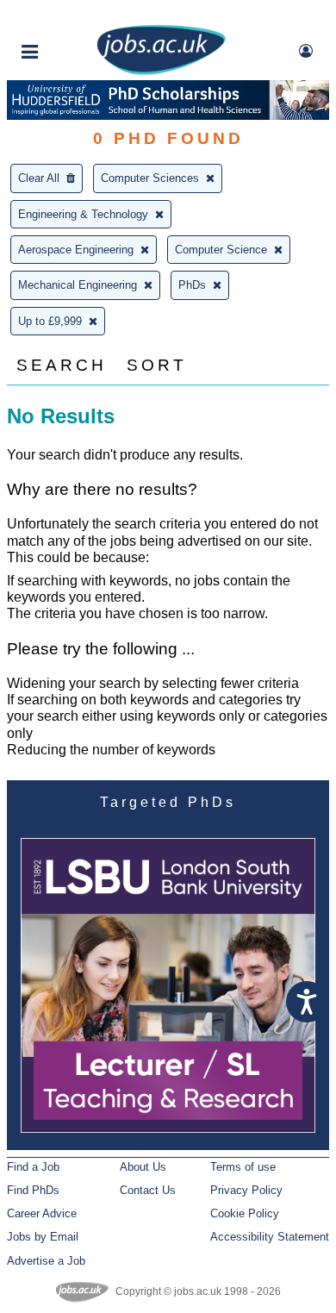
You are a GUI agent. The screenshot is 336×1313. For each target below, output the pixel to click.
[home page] (161, 71)
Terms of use (243, 1166)
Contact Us (148, 1190)
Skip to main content (69, 15)
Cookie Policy (244, 1213)
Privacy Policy (246, 1190)
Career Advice (42, 1213)
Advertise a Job (46, 1260)
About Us (143, 1166)
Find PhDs (33, 1190)
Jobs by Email (42, 1236)
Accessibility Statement (269, 1236)
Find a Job (33, 1166)
